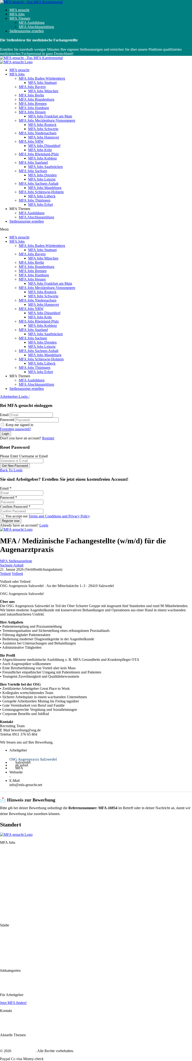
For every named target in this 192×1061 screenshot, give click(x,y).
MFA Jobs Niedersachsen (37, 133)
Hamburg (7, 871)
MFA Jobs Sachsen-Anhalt (38, 183)
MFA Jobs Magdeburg (44, 188)
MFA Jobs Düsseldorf (44, 146)
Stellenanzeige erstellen (26, 31)
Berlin (4, 859)
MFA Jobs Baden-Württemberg (42, 78)
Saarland (6, 900)
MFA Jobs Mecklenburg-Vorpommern (47, 120)
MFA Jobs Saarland (33, 162)
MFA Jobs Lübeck (41, 196)
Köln (3, 954)
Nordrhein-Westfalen (15, 892)
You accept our (47, 516)
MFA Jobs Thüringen (34, 200)
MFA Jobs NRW (31, 141)
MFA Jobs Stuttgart (42, 83)
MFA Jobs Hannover (43, 137)
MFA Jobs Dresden (42, 175)
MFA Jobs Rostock (42, 125)
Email (4, 415)
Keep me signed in (19, 425)
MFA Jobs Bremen (33, 104)
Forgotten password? (15, 429)
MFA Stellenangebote (16, 561)
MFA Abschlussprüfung (36, 27)
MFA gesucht (19, 10)
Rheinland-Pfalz (12, 896)
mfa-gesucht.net (24, 1051)
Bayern (5, 855)
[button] (96, 229)
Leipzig (5, 963)
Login (43, 525)
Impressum (8, 1019)
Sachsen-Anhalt (11, 565)
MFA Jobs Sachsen (33, 171)
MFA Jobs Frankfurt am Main (50, 116)
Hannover (7, 946)
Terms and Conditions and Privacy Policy (59, 516)
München (7, 937)
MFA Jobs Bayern (32, 87)
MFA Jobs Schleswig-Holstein (41, 192)
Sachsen (6, 905)
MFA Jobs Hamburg (34, 108)
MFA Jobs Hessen (32, 112)
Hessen (5, 876)
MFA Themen (19, 18)
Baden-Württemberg (15, 850)
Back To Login (11, 470)
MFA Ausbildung (31, 23)
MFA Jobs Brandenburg (36, 99)
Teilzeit (5, 574)
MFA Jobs (17, 14)
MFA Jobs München (43, 91)
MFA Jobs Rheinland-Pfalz (39, 154)
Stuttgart (6, 933)
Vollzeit (17, 574)
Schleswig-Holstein (14, 913)
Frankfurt (7, 942)
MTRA (5, 987)
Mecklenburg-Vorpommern (20, 880)
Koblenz (6, 958)
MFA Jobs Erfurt (40, 205)
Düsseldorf (8, 950)
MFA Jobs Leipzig (41, 179)
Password (7, 420)
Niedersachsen (11, 888)
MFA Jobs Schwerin (43, 129)
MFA (4, 978)
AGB (4, 1027)
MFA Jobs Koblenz (42, 158)
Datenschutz (9, 1023)
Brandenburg (9, 863)
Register (48, 438)
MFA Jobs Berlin (31, 95)
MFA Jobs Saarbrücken (45, 167)
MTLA (5, 983)
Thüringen (7, 917)
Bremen (6, 867)
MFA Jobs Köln (40, 150)
